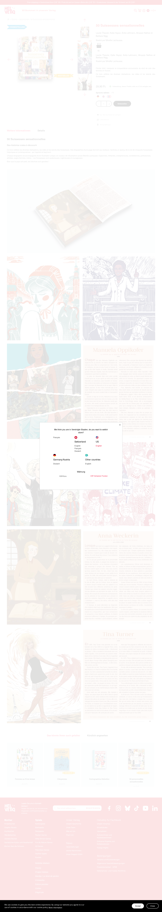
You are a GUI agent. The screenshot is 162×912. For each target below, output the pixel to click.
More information (55, 908)
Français (77, 448)
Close (152, 906)
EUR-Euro (63, 476)
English (77, 445)
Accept (138, 906)
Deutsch (77, 451)
